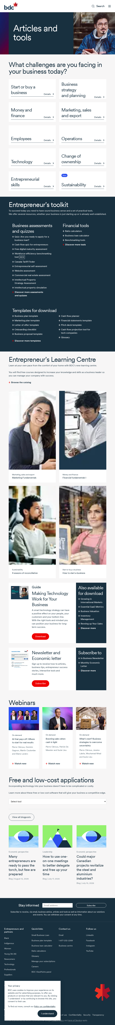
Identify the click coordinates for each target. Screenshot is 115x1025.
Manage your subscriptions (43, 961)
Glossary (65, 337)
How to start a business (74, 573)
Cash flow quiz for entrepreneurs (31, 244)
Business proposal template (28, 334)
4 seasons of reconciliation (25, 573)
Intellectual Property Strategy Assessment (25, 281)
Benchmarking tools (75, 240)
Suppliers (8, 975)
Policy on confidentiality (44, 1006)
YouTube (89, 951)
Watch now (20, 763)
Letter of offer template (27, 325)
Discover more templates (28, 340)
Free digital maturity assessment (31, 249)
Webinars (22, 703)
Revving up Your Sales (92, 623)
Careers (35, 966)
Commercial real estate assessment (32, 275)
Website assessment (25, 270)
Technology (9, 964)
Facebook (90, 940)
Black (6, 938)
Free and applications (51, 780)
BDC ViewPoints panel (41, 972)
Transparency (98, 1015)
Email (61, 935)
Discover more (88, 628)
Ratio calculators (73, 231)
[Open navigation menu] (109, 6)
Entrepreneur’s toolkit (38, 205)
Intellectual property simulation (31, 287)
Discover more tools (75, 244)
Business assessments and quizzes (32, 228)
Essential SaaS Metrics (92, 606)
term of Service (75, 1020)
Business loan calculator (77, 235)
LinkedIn (90, 935)
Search (100, 6)
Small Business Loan (40, 935)
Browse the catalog (21, 382)
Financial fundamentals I (74, 477)
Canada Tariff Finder (25, 261)
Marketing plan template (27, 320)
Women (7, 948)
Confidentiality (75, 1015)
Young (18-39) (10, 954)
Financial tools (76, 225)
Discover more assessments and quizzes (29, 294)
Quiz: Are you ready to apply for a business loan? (32, 238)
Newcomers (9, 959)
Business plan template (26, 316)
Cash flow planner (70, 316)
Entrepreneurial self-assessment (31, 266)
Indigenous (9, 943)
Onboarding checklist (25, 329)
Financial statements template (76, 320)
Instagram (90, 946)
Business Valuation (90, 611)
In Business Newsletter (92, 658)
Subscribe (40, 683)
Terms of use (61, 1015)
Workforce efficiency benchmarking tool (33, 255)
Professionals (10, 969)
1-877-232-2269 (66, 940)
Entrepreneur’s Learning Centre (52, 359)
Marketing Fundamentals (24, 477)
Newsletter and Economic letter (46, 655)
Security (86, 1015)
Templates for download (34, 310)
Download (40, 636)
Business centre (66, 946)
